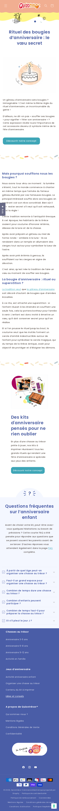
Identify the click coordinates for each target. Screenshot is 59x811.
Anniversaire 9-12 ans (17, 652)
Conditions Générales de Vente (22, 727)
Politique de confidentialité (34, 793)
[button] (6, 6)
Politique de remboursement (23, 798)
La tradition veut (11, 289)
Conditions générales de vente (40, 802)
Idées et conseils (15, 696)
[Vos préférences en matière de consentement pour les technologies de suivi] (54, 806)
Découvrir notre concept (21, 141)
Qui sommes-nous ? (17, 714)
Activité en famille (15, 658)
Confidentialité (14, 733)
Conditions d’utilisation (20, 806)
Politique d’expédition (42, 806)
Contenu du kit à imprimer (20, 689)
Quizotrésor (16, 790)
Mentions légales (15, 720)
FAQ (50, 548)
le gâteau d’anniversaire (41, 289)
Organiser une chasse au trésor (23, 683)
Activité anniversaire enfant (21, 676)
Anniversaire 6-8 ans (17, 645)
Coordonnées (45, 798)
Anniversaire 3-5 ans (17, 639)
